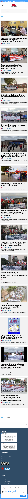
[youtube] (8, 483)
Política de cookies (5, 458)
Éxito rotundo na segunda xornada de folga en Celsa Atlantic (13, 126)
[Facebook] (3, 483)
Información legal (4, 454)
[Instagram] (6, 483)
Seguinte (8, 16)
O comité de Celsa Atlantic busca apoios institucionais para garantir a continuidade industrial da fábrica (14, 39)
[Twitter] (5, 483)
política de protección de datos (10, 491)
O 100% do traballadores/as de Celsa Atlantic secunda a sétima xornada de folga (13, 96)
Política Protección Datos (6, 456)
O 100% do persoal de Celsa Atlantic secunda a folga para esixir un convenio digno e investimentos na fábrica (13, 155)
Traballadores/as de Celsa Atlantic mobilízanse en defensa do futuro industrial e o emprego (12, 66)
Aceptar (23, 495)
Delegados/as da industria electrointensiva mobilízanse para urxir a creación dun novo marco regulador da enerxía (14, 274)
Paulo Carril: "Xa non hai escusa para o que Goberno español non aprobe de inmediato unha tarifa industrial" (13, 243)
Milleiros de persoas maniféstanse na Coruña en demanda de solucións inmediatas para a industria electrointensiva (13, 306)
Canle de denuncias (5, 460)
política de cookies (19, 490)
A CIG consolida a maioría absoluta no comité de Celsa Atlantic (13, 184)
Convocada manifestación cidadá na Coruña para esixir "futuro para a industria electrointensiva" (12, 337)
